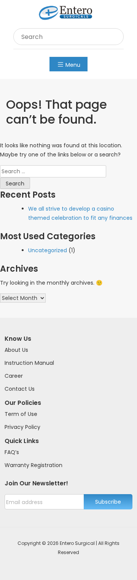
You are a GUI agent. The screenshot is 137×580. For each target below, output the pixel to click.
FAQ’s (12, 452)
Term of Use (21, 414)
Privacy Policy (22, 427)
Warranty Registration (33, 465)
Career (14, 376)
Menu (72, 65)
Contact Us (20, 389)
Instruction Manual (29, 363)
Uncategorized (47, 250)
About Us (16, 350)
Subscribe (108, 502)
